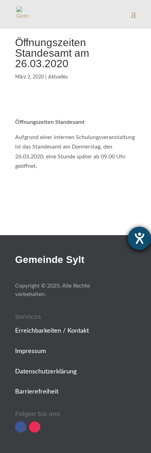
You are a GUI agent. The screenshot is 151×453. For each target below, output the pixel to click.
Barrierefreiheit (36, 392)
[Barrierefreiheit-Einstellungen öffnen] (139, 238)
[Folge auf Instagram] (34, 427)
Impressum (30, 351)
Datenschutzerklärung (46, 372)
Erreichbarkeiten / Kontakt (52, 331)
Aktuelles (58, 77)
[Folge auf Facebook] (20, 427)
